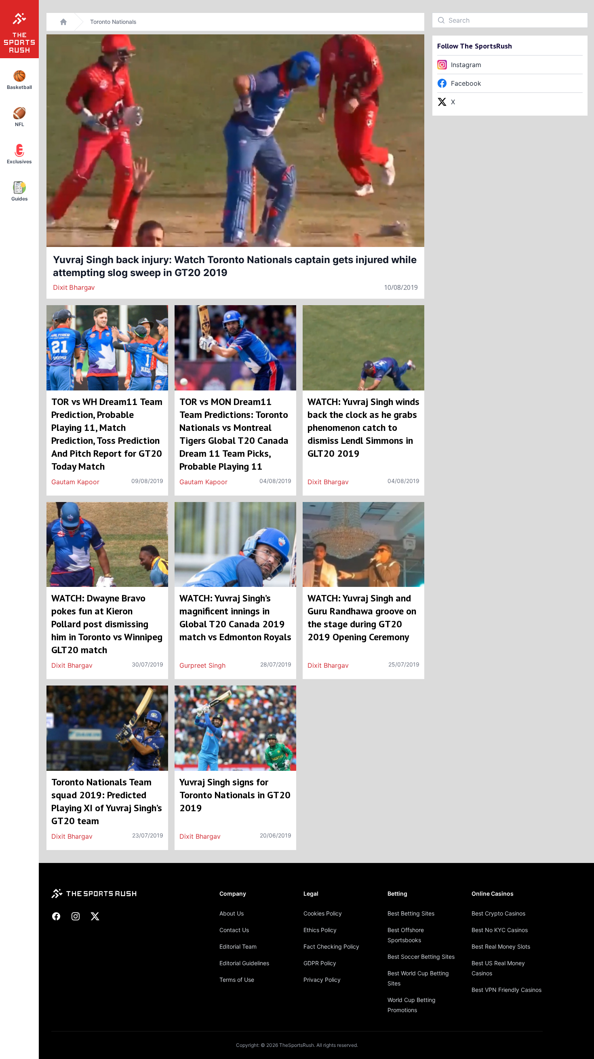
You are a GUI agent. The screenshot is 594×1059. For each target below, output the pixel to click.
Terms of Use (236, 979)
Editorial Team (238, 946)
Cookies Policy (322, 913)
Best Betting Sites (411, 913)
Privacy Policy (322, 979)
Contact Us (234, 929)
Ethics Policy (320, 929)
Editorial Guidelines (244, 963)
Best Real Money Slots (501, 946)
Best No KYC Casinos (500, 929)
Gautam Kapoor (75, 482)
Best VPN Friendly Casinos (506, 989)
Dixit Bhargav (74, 287)
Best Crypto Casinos (498, 913)
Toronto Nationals (113, 21)
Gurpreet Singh (202, 665)
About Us (231, 913)
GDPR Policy (319, 963)
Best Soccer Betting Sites (421, 956)
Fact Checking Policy (331, 946)
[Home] (63, 22)
